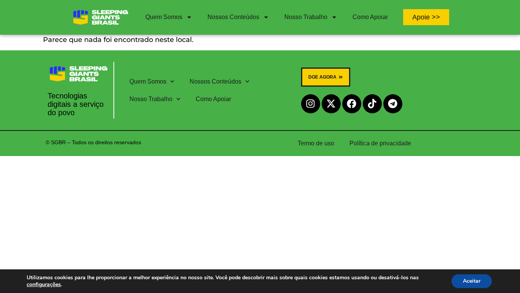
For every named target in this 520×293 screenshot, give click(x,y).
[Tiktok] (372, 103)
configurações (44, 284)
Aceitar (471, 281)
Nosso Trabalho (305, 17)
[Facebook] (351, 103)
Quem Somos (163, 17)
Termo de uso (316, 143)
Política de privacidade (380, 143)
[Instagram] (310, 103)
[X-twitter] (331, 103)
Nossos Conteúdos (233, 17)
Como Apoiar (370, 17)
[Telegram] (392, 103)
